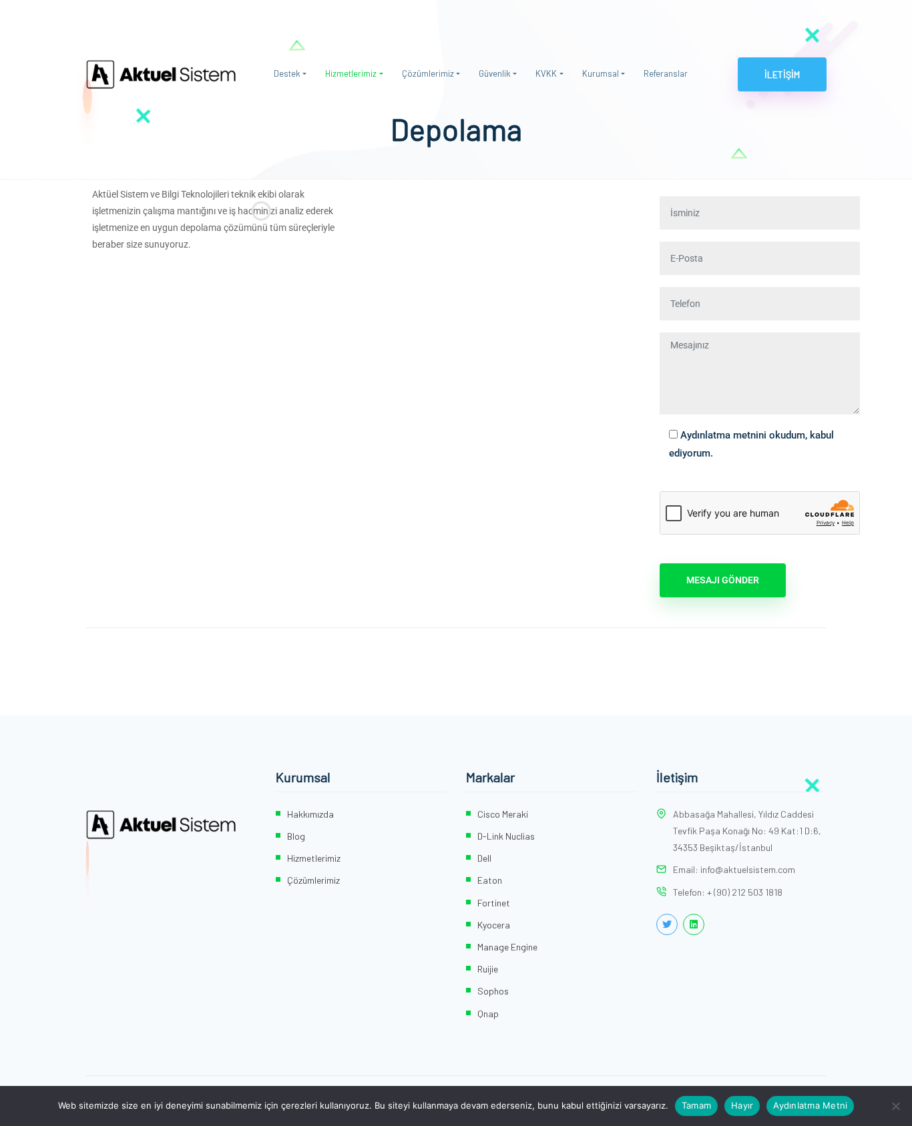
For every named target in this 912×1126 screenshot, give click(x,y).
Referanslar (666, 73)
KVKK (546, 73)
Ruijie (487, 968)
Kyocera (493, 924)
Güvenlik (495, 73)
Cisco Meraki (502, 814)
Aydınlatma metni (719, 435)
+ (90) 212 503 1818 (744, 892)
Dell (484, 858)
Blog (296, 836)
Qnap (488, 1013)
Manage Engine (507, 946)
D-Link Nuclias (506, 836)
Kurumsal (600, 73)
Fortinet (493, 902)
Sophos (493, 991)
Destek (287, 73)
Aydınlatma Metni (810, 1105)
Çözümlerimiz (428, 73)
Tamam (696, 1105)
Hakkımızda (310, 814)
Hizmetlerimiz (351, 73)
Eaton (489, 880)
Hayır (742, 1105)
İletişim (782, 74)
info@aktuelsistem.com (747, 869)
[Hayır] (895, 1106)
